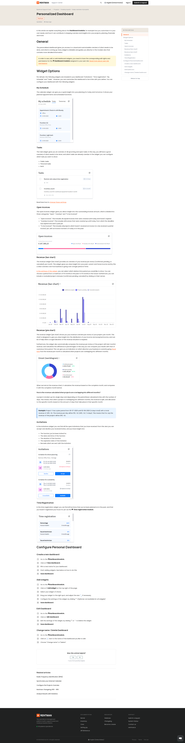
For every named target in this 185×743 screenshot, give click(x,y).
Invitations (127, 55)
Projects (56, 9)
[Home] (43, 2)
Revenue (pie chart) (130, 52)
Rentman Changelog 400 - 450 (48, 689)
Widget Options (128, 37)
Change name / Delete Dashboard (135, 72)
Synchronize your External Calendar (49, 681)
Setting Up (84, 727)
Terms (140, 739)
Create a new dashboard (132, 64)
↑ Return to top (135, 78)
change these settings (58, 202)
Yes (73, 657)
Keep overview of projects (80, 9)
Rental (83, 718)
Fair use (146, 739)
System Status (133, 721)
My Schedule (128, 40)
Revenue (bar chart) (130, 49)
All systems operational (45, 726)
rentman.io (132, 727)
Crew (82, 724)
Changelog (108, 721)
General (126, 35)
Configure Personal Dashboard (133, 61)
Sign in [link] (128, 3)
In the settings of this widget (47, 271)
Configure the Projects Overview (48, 685)
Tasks (126, 43)
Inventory (84, 721)
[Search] (101, 2)
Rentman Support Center (44, 9)
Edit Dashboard (129, 69)
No (80, 657)
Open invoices (129, 46)
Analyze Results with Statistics (47, 694)
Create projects (66, 9)
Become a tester (110, 724)
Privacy (134, 739)
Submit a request (140, 3)
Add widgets (128, 67)
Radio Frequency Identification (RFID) (50, 677)
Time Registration (129, 58)
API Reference (85, 731)
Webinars (107, 718)
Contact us (132, 724)
